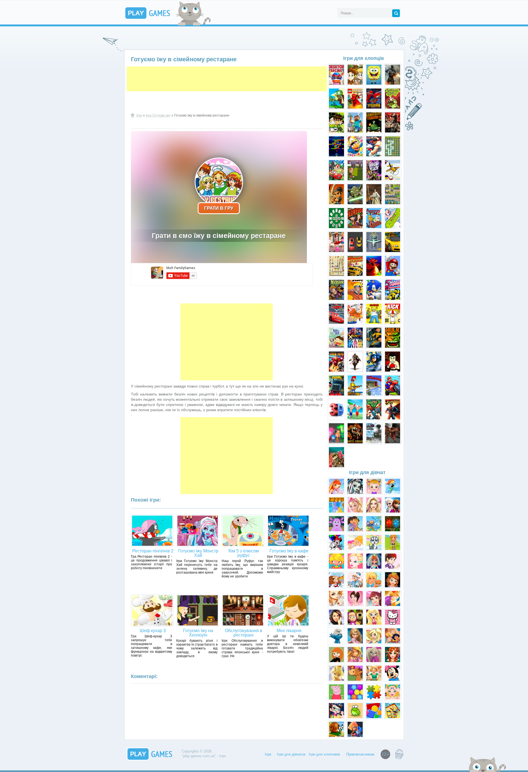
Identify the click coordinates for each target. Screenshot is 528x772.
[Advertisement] (227, 79)
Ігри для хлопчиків (324, 754)
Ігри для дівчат (367, 472)
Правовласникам (360, 754)
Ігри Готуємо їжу (158, 115)
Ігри (139, 115)
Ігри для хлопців (363, 58)
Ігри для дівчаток (291, 754)
